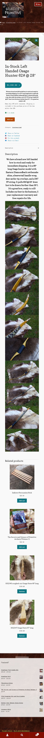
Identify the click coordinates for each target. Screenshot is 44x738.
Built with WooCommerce (22, 730)
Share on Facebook (14, 135)
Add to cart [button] (22, 501)
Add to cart (10, 119)
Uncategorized (10, 22)
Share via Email (13, 140)
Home (3, 22)
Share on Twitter (13, 133)
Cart (33, 733)
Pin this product (13, 138)
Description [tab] (9, 148)
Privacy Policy (7, 730)
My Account (7, 735)
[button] (36, 40)
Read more (22, 591)
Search (22, 735)
